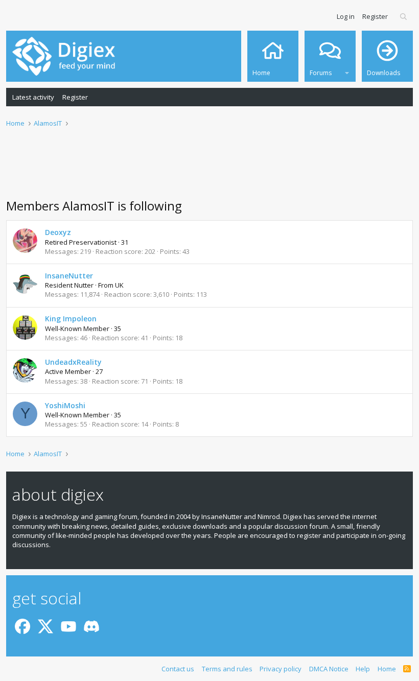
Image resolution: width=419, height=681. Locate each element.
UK (119, 285)
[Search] (404, 16)
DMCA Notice (328, 668)
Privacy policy (280, 668)
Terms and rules (227, 668)
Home (387, 668)
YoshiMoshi (65, 405)
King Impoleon (71, 318)
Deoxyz (58, 232)
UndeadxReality (73, 362)
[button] (347, 71)
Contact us (177, 668)
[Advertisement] (209, 169)
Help (363, 668)
